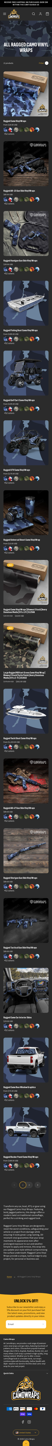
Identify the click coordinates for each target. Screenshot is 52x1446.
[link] (40, 13)
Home (9, 1276)
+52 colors (9, 134)
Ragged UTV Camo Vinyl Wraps (16, 469)
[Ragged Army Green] (26, 129)
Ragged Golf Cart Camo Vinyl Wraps (19, 400)
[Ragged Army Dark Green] (21, 129)
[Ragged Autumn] (31, 129)
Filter (41, 63)
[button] (4, 13)
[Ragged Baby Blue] (37, 129)
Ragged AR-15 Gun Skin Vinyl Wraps (19, 190)
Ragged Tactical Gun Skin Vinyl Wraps (20, 947)
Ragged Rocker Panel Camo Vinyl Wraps (20, 1156)
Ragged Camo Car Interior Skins (17, 1017)
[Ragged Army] (16, 129)
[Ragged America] (11, 129)
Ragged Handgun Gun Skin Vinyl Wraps (20, 260)
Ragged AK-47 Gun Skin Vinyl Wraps (19, 808)
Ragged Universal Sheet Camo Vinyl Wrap (21, 539)
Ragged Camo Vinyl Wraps (14, 121)
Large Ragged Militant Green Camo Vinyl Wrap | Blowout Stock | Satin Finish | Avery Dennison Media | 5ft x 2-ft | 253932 (24, 675)
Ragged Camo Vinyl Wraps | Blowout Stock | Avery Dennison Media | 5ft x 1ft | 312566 (25, 611)
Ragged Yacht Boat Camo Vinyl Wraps (19, 738)
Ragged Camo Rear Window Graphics (19, 1087)
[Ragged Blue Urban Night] (5, 129)
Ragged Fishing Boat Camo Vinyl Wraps (20, 330)
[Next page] (38, 1185)
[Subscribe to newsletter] (43, 1324)
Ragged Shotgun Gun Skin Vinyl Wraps (20, 877)
